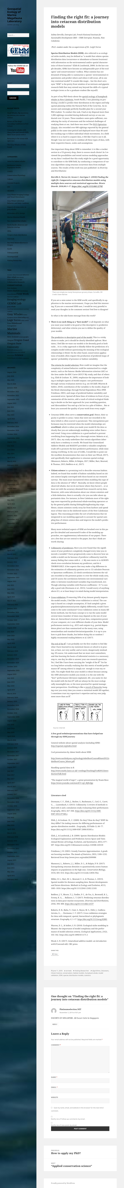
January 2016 (12, 841)
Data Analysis (12, 288)
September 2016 (13, 810)
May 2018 (10, 732)
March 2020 (11, 647)
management (11, 326)
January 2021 (12, 608)
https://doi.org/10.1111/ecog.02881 (92, 919)
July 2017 (10, 771)
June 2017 (11, 775)
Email (54, 1087)
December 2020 (13, 612)
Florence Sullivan (13, 297)
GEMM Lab (14, 303)
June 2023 (11, 496)
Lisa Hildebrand (14, 323)
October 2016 (12, 806)
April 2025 (11, 419)
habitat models (78, 973)
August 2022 (11, 535)
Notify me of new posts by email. (64, 1125)
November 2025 (13, 395)
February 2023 (12, 512)
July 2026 (10, 376)
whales (20, 358)
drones (13, 294)
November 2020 (13, 616)
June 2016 (11, 821)
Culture (10, 179)
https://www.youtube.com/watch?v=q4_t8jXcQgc (72, 783)
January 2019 (12, 701)
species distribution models (73, 975)
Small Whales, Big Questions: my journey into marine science (18, 115)
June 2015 (11, 868)
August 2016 (11, 814)
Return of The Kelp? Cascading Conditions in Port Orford (17, 123)
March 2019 (11, 694)
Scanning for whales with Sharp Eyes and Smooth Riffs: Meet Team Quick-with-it (18, 132)
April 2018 (11, 736)
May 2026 (10, 380)
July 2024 (10, 446)
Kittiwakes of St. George (16, 213)
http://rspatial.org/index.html (64, 746)
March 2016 (11, 833)
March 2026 (11, 384)
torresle (68, 971)
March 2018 (11, 740)
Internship (22, 317)
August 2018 (11, 721)
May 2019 (10, 686)
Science (19, 355)
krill (27, 317)
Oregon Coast (21, 340)
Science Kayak (11, 358)
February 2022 (12, 558)
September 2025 (13, 399)
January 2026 (12, 388)
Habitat (25, 315)
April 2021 (11, 597)
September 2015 (13, 856)
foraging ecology (16, 299)
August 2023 (11, 488)
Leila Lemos (25, 320)
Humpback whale (91, 973)
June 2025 (11, 411)
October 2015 (12, 852)
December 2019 (13, 659)
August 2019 (11, 674)
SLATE (9, 249)
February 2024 (12, 465)
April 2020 (11, 643)
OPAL (9, 231)
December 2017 (13, 752)
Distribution (24, 291)
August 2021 (11, 581)
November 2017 (13, 756)
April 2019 (11, 690)
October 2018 (12, 713)
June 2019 (11, 682)
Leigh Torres (13, 320)
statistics (87, 975)
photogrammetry (18, 350)
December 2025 (13, 392)
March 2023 (11, 508)
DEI (8, 187)
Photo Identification (12, 352)
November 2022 (13, 523)
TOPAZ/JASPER (12, 253)
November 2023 (13, 477)
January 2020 (12, 655)
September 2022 (13, 531)
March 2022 (11, 554)
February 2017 (12, 790)
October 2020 (12, 620)
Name (54, 1077)
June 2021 (11, 589)
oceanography (24, 337)
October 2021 (12, 574)
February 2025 (12, 423)
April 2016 (11, 829)
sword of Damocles (93, 687)
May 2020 (10, 639)
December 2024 (13, 426)
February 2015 (12, 879)
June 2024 (11, 450)
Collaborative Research (16, 282)
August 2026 (11, 372)
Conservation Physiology (16, 175)
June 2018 (11, 728)
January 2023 (12, 515)
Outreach (10, 239)
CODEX (10, 171)
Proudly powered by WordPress (63, 1183)
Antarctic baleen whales (16, 161)
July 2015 (10, 864)
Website (54, 1097)
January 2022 (12, 562)
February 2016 (12, 837)
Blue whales (20, 277)
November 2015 (13, 848)
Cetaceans (11, 279)
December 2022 (13, 519)
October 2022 (12, 527)
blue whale (12, 277)
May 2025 (10, 415)
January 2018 (12, 748)
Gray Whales (15, 314)
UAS (17, 358)
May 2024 (10, 454)
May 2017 (10, 779)
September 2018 (13, 717)
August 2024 (11, 442)
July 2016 (10, 817)
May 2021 (10, 593)
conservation (14, 285)
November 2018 (13, 709)
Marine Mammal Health (16, 217)
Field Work (22, 293)
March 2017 (11, 787)
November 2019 (13, 663)
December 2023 (13, 473)
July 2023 (10, 492)
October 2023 (12, 481)
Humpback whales (12, 317)
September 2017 (13, 763)
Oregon (10, 340)
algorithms (96, 971)
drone (9, 294)
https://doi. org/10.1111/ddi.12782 (87, 186)
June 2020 (11, 636)
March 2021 (11, 601)
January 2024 (12, 469)
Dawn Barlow (13, 290)
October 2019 (12, 666)
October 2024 (12, 434)
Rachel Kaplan (10, 355)
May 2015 (10, 872)
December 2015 (13, 845)
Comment (56, 1045)
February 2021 (12, 605)
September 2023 (13, 485)
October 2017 (12, 759)
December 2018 (13, 705)
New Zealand (12, 337)
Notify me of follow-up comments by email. (68, 1119)
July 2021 (10, 585)
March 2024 (11, 461)
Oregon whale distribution (17, 235)
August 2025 (11, 403)
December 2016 (13, 798)
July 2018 (10, 725)
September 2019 (13, 670)
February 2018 (12, 744)
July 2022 (10, 539)
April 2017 (11, 783)
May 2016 (10, 825)
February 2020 (12, 651)
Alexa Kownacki (17, 275)
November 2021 (13, 570)
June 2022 (11, 543)
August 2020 (11, 628)
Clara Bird (19, 280)
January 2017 (12, 794)
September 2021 (13, 577)
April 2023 (11, 504)
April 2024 (11, 457)
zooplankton (26, 358)
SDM (60, 975)
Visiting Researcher (14, 260)
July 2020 (10, 632)
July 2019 (10, 678)
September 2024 (13, 438)
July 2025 (10, 407)
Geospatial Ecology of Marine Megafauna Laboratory (14, 15)
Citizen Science (56, 973)
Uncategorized (12, 257)
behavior (26, 275)
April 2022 (11, 550)
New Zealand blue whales (16, 221)
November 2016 (13, 802)
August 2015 (11, 860)
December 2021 (13, 566)
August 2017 (11, 767)
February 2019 (12, 697)
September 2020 (13, 624)
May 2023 (10, 500)
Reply (55, 1024)
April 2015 (11, 876)
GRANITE (10, 191)
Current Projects (13, 183)
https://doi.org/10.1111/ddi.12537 (79, 904)
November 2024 (13, 430)
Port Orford (21, 352)
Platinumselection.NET (70, 1009)
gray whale (11, 306)
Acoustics (9, 275)
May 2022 (10, 546)
